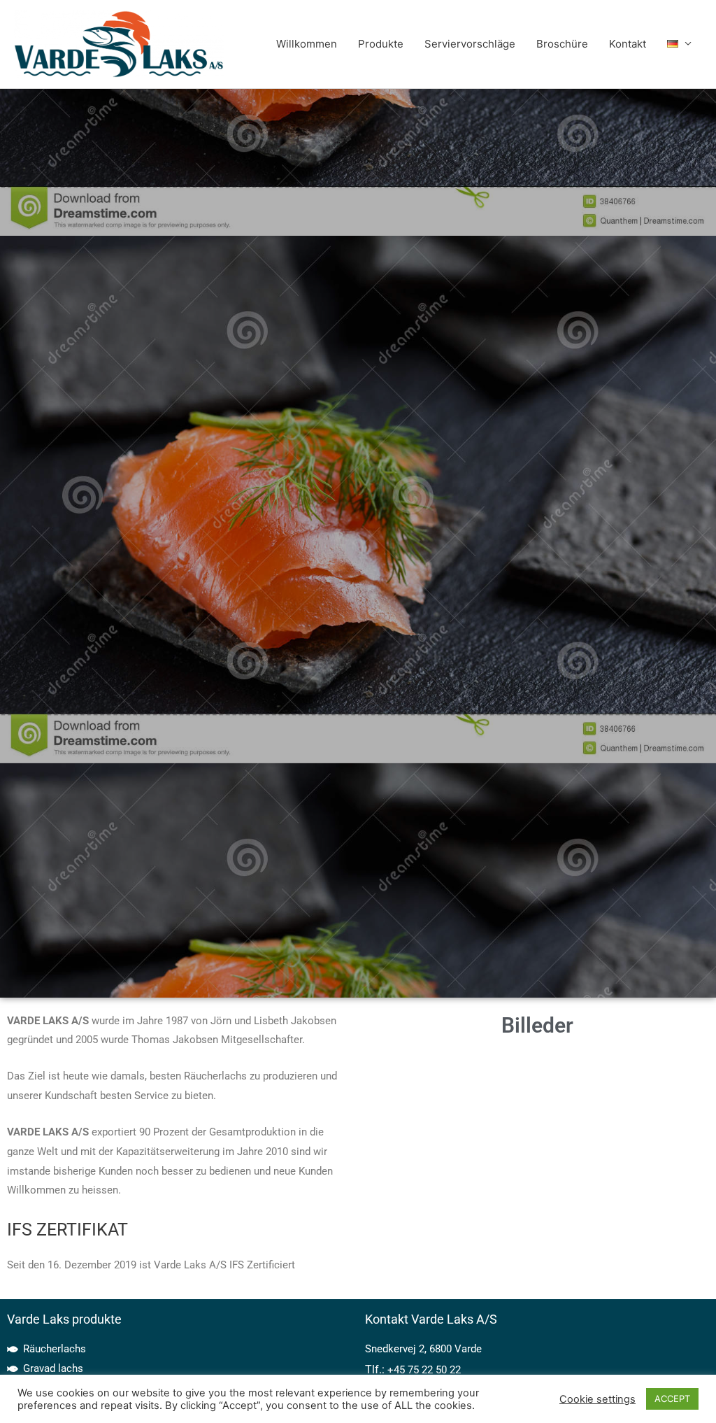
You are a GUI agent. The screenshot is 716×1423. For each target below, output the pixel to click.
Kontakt (627, 43)
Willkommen (306, 43)
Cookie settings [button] (597, 1399)
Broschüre (562, 43)
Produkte (380, 43)
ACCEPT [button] (672, 1398)
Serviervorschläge (469, 43)
